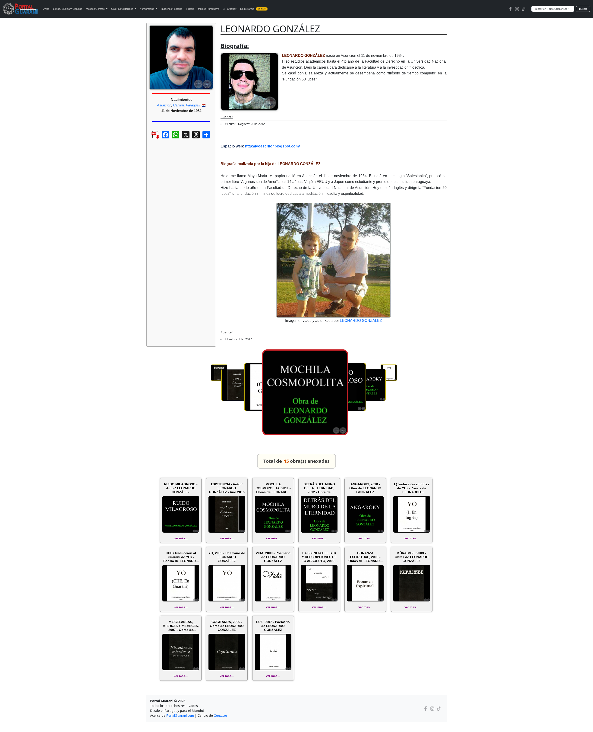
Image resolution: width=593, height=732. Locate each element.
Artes (46, 8)
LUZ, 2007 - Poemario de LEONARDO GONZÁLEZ (273, 626)
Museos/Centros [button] (95, 8)
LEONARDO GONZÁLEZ (361, 321)
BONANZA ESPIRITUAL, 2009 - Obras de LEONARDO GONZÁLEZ (365, 557)
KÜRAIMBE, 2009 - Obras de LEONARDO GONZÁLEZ (412, 557)
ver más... (181, 538)
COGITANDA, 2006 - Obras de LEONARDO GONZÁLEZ (227, 626)
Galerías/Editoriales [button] (122, 8)
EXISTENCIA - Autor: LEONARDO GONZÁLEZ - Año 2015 (227, 488)
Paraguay (193, 105)
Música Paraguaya (208, 8)
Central (178, 105)
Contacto (220, 715)
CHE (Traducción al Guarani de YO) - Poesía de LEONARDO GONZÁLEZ (180, 557)
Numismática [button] (147, 8)
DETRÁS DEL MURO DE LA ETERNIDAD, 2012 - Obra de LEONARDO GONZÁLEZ (319, 488)
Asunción (164, 105)
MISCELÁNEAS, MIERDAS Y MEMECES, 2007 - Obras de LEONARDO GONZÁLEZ (181, 626)
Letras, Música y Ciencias (67, 8)
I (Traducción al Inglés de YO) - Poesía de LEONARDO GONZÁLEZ (411, 488)
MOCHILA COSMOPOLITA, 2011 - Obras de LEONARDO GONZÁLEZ (273, 488)
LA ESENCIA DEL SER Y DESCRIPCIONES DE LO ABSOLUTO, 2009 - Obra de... (319, 557)
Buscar (583, 8)
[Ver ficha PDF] (151, 138)
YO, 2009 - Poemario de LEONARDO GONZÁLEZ (226, 557)
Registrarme (253, 8)
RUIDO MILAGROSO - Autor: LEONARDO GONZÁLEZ (181, 488)
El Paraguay (230, 8)
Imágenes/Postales (171, 8)
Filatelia (190, 8)
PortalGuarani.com (180, 715)
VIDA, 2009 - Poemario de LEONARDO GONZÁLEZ (273, 557)
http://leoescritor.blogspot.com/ (272, 146)
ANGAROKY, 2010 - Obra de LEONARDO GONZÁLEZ (365, 488)
